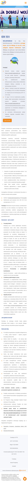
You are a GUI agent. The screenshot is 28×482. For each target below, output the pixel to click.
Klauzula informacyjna (9, 430)
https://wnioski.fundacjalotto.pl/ (15, 305)
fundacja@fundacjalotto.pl (14, 198)
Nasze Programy (14, 462)
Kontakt (14, 466)
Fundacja (14, 459)
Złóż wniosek (7, 120)
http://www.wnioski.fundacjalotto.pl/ (12, 413)
